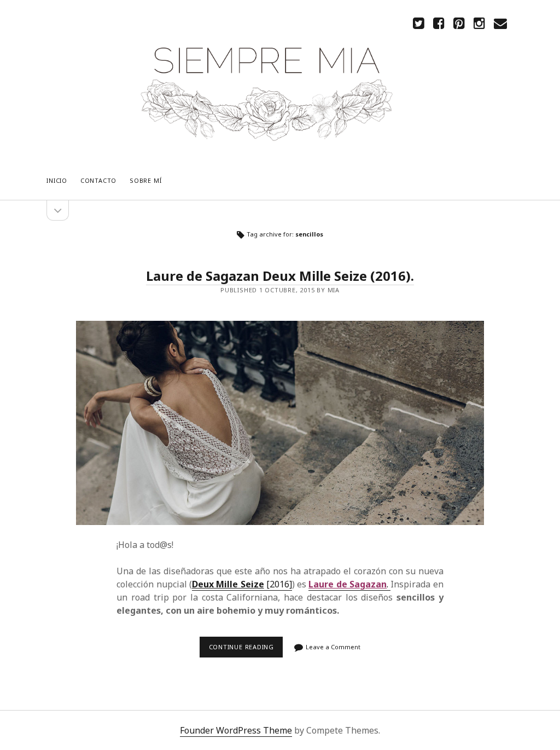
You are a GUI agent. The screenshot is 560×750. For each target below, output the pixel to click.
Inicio (56, 180)
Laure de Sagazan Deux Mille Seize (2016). (280, 276)
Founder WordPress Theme (236, 730)
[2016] (242, 584)
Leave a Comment (333, 647)
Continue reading (244, 650)
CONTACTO (98, 180)
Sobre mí (145, 180)
